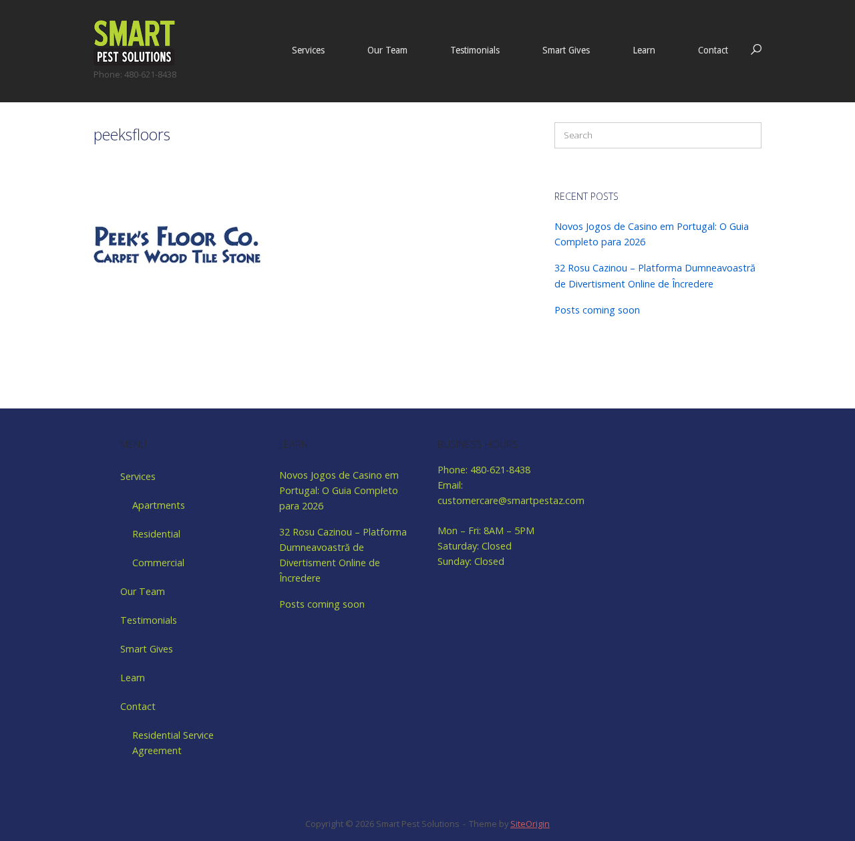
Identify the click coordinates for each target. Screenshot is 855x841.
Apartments (158, 505)
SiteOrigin (530, 824)
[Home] (134, 41)
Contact (713, 50)
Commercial (158, 562)
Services (308, 50)
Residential (156, 533)
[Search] (744, 135)
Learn (644, 50)
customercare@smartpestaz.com (511, 500)
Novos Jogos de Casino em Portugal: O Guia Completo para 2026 (339, 490)
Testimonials (475, 50)
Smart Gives (566, 50)
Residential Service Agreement (173, 743)
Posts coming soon (597, 310)
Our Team (387, 50)
